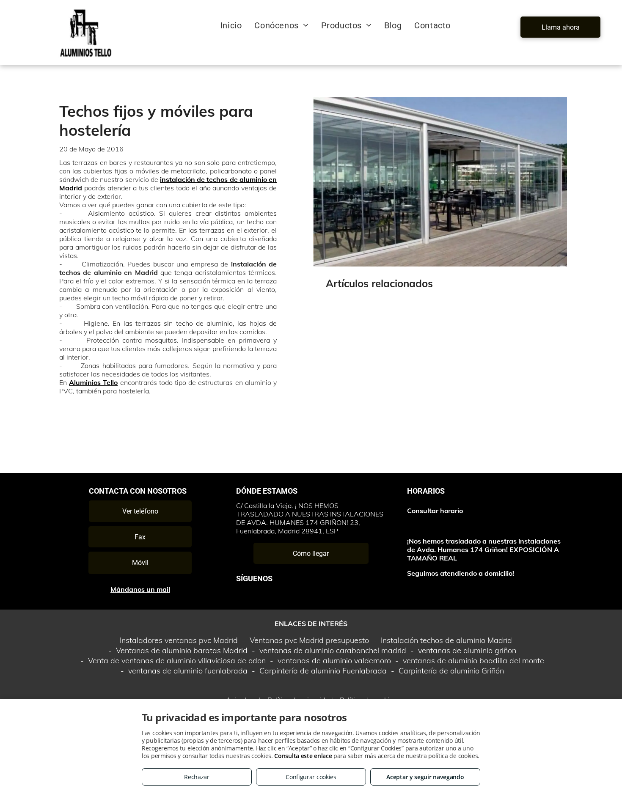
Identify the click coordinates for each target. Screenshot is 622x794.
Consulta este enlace (303, 756)
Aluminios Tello (93, 382)
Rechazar (196, 777)
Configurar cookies (311, 777)
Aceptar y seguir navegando (425, 777)
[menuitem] (231, 25)
